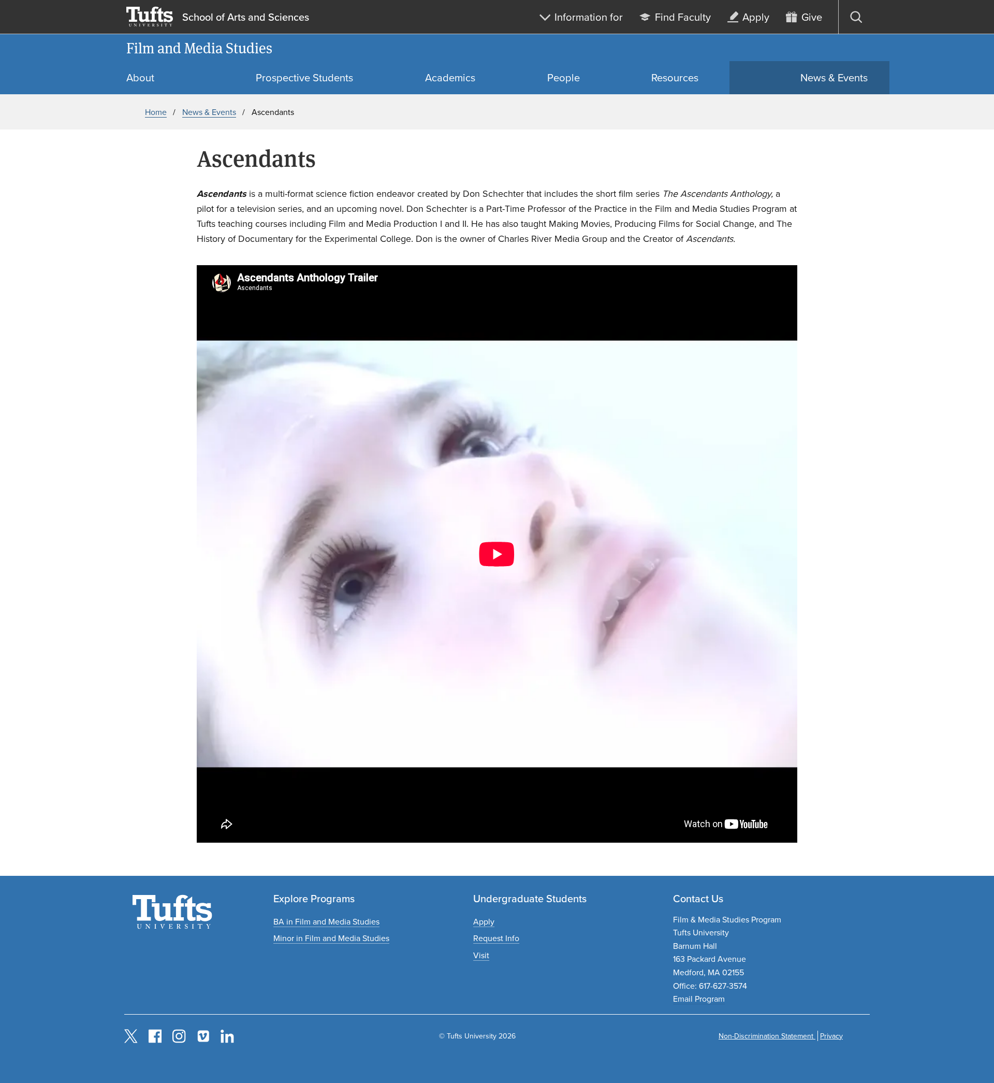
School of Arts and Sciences (245, 17)
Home (156, 112)
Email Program (699, 998)
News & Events (209, 112)
